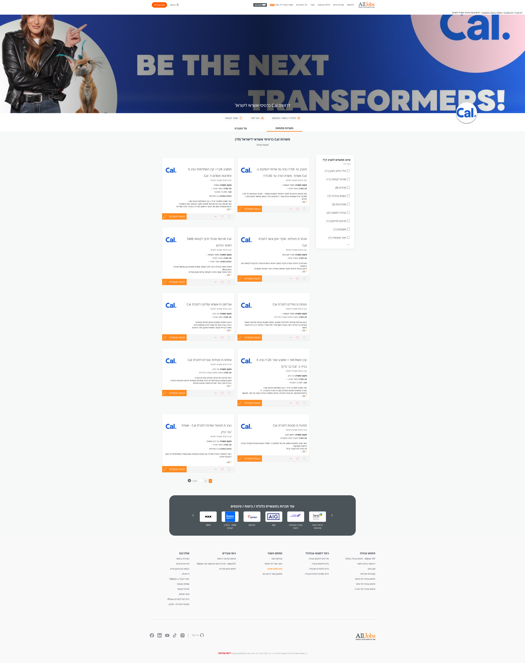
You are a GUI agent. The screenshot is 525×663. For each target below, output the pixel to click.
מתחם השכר (274, 553)
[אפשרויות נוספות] (215, 216)
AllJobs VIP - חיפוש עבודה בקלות (360, 558)
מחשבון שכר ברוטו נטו (272, 573)
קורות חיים (338, 4)
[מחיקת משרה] (229, 216)
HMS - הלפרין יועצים (230, 526)
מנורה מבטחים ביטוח (295, 526)
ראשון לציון (289, 434)
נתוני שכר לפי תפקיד (273, 563)
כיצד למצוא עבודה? (317, 553)
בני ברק (216, 313)
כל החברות (301, 4)
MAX (208, 524)
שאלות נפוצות (183, 583)
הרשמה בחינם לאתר (366, 563)
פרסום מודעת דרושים (226, 558)
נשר (283, 254)
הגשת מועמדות (177, 216)
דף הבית (518, 12)
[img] (366, 5)
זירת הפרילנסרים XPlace (178, 599)
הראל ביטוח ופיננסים (317, 526)
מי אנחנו (185, 573)
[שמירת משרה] (222, 216)
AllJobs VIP (260, 5)
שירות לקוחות (183, 589)
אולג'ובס (184, 553)
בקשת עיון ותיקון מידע (179, 568)
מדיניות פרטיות (182, 563)
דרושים (350, 4)
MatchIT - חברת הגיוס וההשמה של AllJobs (216, 563)
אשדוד (216, 185)
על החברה (240, 128)
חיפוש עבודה (367, 553)
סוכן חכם (371, 568)
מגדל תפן (290, 254)
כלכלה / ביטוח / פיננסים (492, 12)
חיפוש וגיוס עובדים (227, 568)
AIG (274, 524)
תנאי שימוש (184, 594)
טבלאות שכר (276, 558)
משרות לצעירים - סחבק (179, 604)
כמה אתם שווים (274, 568)
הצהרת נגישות (182, 558)
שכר (312, 4)
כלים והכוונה (324, 4)
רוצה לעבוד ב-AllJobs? (179, 578)
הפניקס (252, 524)
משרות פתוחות (284, 128)
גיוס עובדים (159, 4)
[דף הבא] (189, 481)
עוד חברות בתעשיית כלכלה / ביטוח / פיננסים (262, 506)
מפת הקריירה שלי (284, 4)
